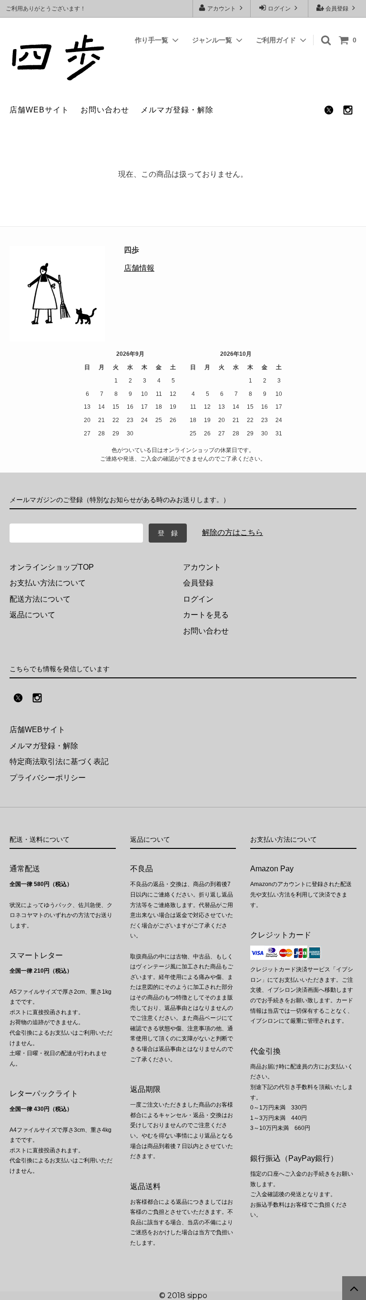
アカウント (221, 8)
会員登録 (337, 8)
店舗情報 (139, 268)
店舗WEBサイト (39, 110)
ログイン (279, 8)
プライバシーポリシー (48, 778)
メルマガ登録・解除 (177, 110)
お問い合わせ (105, 110)
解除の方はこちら (232, 532)
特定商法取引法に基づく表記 (59, 761)
